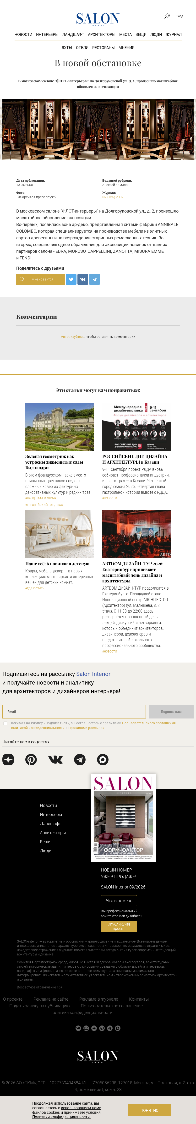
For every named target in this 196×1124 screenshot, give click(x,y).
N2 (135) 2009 (113, 197)
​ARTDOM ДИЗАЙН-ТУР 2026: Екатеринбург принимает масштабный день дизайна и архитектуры (132, 572)
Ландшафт (73, 34)
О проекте (12, 999)
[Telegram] (94, 279)
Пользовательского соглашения (149, 723)
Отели (82, 47)
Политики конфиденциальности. (61, 1117)
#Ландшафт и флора (40, 498)
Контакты (139, 999)
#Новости (109, 498)
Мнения (126, 47)
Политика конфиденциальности (81, 1012)
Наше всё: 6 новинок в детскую (57, 563)
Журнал (174, 34)
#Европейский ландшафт (45, 505)
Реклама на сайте (50, 999)
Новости (23, 34)
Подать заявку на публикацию (39, 1005)
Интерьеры (47, 34)
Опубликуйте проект (119, 926)
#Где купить (34, 588)
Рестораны (103, 47)
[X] (71, 279)
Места (125, 34)
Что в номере (119, 900)
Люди (156, 34)
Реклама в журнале (98, 999)
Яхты (67, 47)
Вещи (141, 34)
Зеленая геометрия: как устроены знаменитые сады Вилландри (54, 462)
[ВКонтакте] (82, 279)
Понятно (149, 1110)
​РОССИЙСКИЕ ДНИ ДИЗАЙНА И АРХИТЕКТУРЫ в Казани (134, 459)
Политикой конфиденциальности (37, 728)
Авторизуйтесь (72, 337)
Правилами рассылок (86, 728)
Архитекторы (101, 34)
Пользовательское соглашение (112, 1005)
